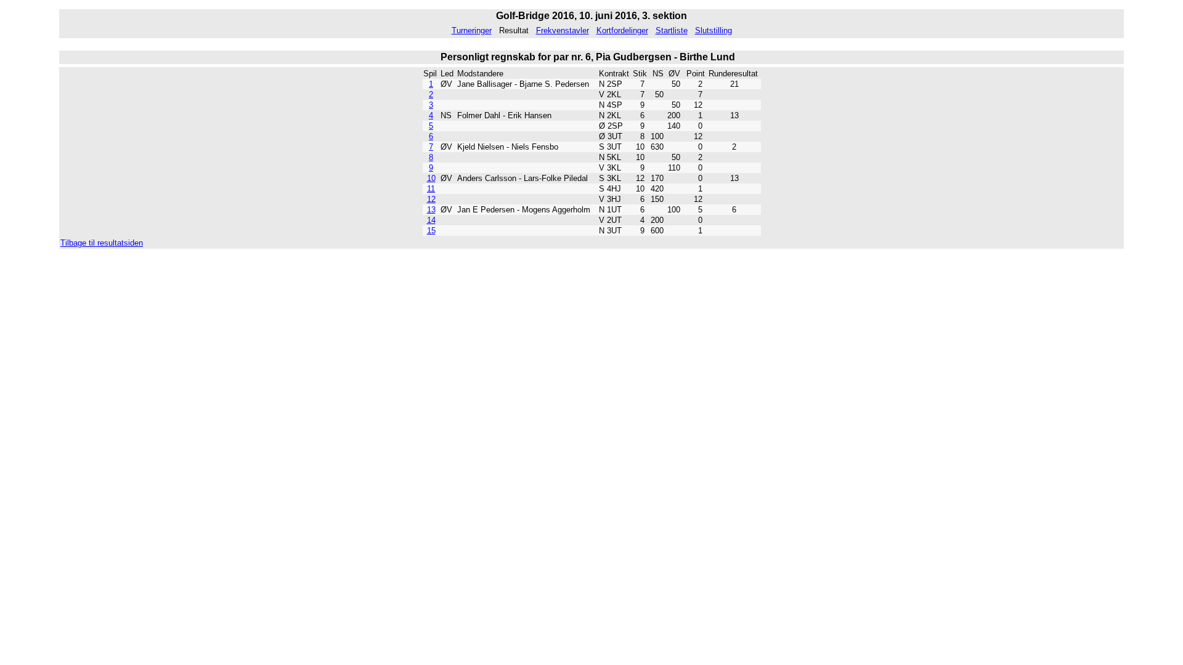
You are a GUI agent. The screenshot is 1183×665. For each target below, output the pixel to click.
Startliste (672, 30)
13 (431, 209)
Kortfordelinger (622, 30)
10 (431, 178)
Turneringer (472, 30)
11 (431, 188)
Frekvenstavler (562, 30)
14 (431, 220)
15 (431, 230)
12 (431, 199)
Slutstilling (713, 30)
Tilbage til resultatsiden (101, 243)
